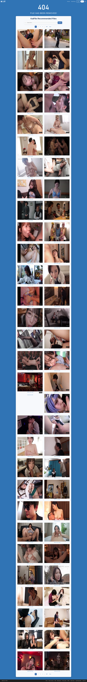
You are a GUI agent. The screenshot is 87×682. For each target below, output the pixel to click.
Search (60, 22)
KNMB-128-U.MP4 (30, 113)
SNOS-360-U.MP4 (30, 671)
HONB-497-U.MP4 (30, 306)
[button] (85, 1)
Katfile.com (3, 680)
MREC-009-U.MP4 (57, 585)
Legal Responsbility (78, 680)
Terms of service (51, 680)
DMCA (68, 680)
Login (78, 1)
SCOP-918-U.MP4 (30, 435)
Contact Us (84, 680)
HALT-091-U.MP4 (30, 349)
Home (46, 680)
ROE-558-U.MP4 (30, 456)
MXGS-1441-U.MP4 (30, 585)
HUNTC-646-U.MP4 (57, 242)
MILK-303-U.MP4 (30, 394)
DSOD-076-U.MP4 (57, 370)
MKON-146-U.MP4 (57, 628)
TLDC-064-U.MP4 (30, 649)
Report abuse (72, 680)
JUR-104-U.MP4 (30, 220)
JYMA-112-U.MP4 (57, 134)
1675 (47, 26)
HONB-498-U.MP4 (30, 263)
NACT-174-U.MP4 (30, 499)
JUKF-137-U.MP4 (30, 242)
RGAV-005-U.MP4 (57, 435)
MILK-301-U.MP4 (30, 70)
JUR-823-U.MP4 (57, 177)
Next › (50, 26)
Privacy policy (64, 680)
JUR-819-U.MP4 (30, 177)
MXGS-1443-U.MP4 (30, 563)
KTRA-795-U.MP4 (57, 70)
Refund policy (59, 680)
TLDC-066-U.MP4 (57, 649)
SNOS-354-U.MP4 (57, 671)
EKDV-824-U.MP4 (57, 349)
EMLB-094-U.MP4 (30, 370)
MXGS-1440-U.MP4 (57, 563)
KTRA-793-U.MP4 (57, 113)
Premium (68, 1)
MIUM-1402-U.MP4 (30, 392)
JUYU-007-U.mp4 (30, 134)
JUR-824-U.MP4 (30, 156)
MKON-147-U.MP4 (57, 606)
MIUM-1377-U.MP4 (57, 392)
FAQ (55, 680)
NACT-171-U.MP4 (57, 499)
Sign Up (82, 1)
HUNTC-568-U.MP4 (57, 263)
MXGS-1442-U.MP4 (57, 542)
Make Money (73, 1)
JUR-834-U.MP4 (57, 156)
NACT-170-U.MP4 (30, 542)
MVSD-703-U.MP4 (30, 606)
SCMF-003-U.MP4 (57, 413)
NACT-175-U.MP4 (57, 456)
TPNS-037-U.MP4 (30, 628)
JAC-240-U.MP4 (57, 220)
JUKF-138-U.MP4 (30, 199)
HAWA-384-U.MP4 (57, 306)
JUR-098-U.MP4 (57, 199)
